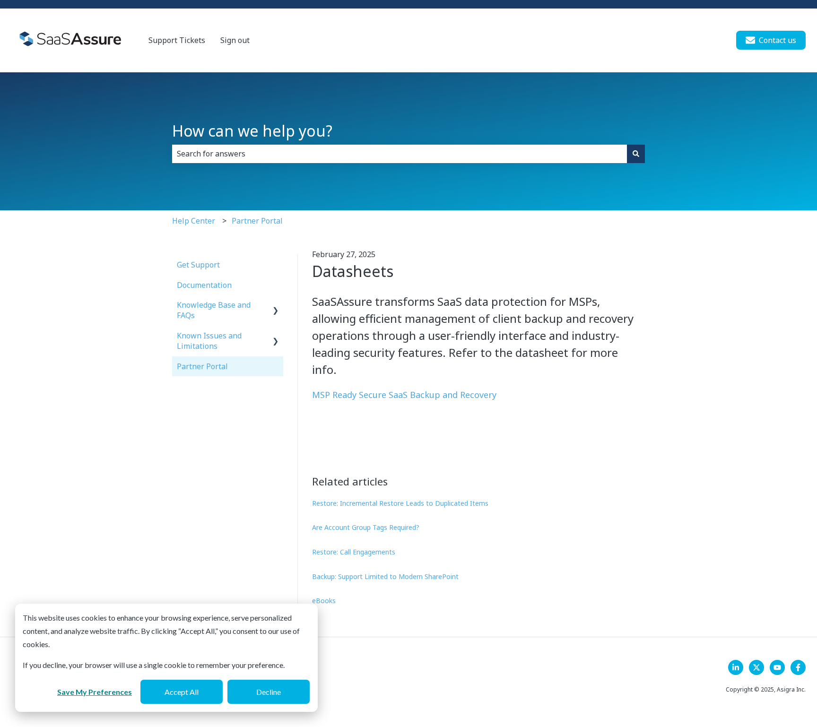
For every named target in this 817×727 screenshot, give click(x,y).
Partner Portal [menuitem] (202, 366)
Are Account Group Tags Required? (365, 527)
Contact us (777, 40)
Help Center (193, 221)
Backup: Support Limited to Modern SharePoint (385, 576)
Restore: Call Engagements (353, 551)
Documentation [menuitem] (204, 285)
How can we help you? (252, 131)
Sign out (235, 40)
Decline (268, 691)
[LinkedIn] (735, 667)
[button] (275, 305)
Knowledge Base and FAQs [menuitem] (214, 310)
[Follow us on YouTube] (777, 667)
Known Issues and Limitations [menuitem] (209, 340)
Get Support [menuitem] (198, 265)
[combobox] (399, 154)
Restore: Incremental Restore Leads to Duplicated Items (400, 503)
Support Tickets (176, 40)
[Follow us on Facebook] (798, 667)
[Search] (636, 154)
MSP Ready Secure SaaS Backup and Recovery (404, 394)
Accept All (182, 691)
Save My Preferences (94, 691)
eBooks (324, 600)
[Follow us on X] (756, 667)
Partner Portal (257, 221)
